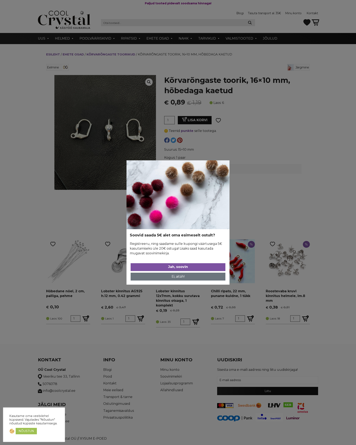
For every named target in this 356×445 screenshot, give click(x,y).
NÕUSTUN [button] (26, 431)
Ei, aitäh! (178, 276)
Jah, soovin (178, 267)
